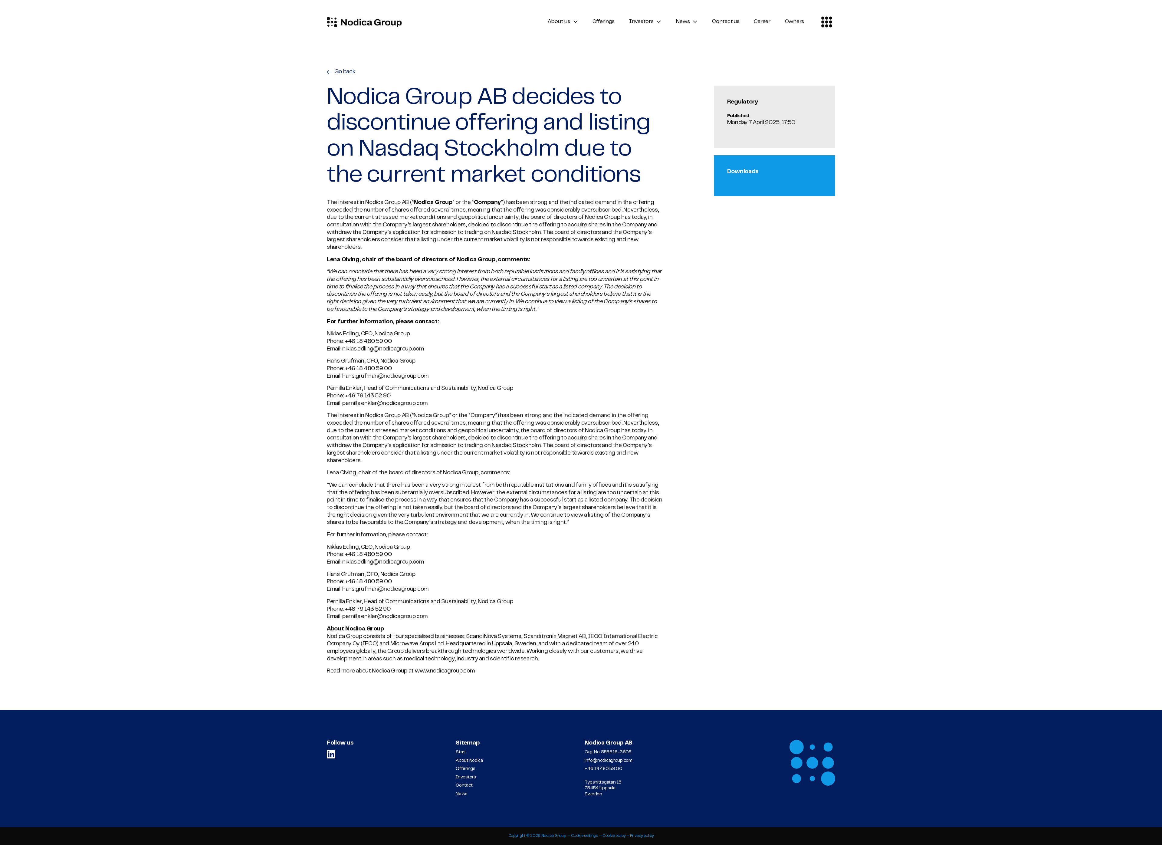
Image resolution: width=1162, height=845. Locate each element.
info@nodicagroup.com (608, 761)
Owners (794, 21)
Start (461, 752)
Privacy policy (642, 836)
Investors (641, 21)
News (683, 21)
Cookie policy (613, 836)
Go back (345, 71)
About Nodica (469, 761)
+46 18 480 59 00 (603, 769)
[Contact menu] (826, 22)
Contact (464, 785)
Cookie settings (584, 836)
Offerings (603, 21)
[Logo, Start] (364, 22)
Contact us (725, 21)
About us (559, 21)
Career (762, 21)
